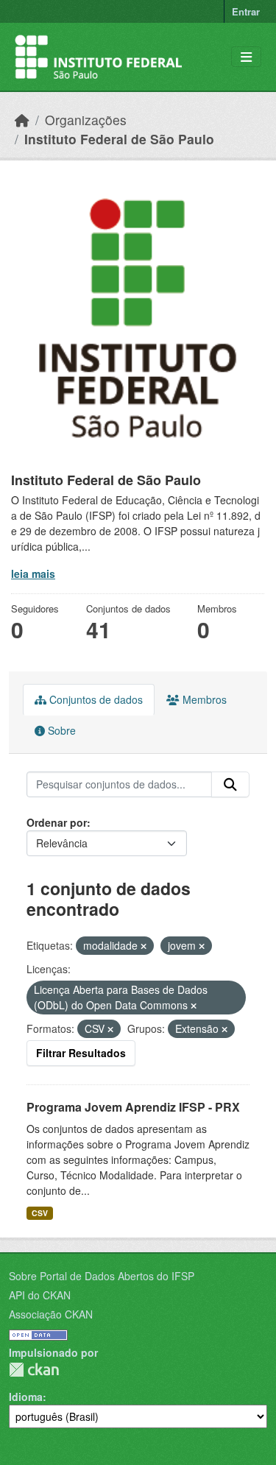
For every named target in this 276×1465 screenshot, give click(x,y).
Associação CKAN (51, 1314)
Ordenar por (56, 822)
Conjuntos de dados (94, 699)
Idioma (26, 1396)
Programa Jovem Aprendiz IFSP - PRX (133, 1106)
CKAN (34, 1369)
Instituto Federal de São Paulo (119, 139)
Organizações (86, 119)
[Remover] (143, 946)
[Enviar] (230, 785)
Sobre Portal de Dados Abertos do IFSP (101, 1275)
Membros (203, 699)
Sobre (60, 730)
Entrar (246, 11)
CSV (40, 1212)
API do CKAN (40, 1295)
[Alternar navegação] (246, 57)
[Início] (22, 119)
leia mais (33, 573)
